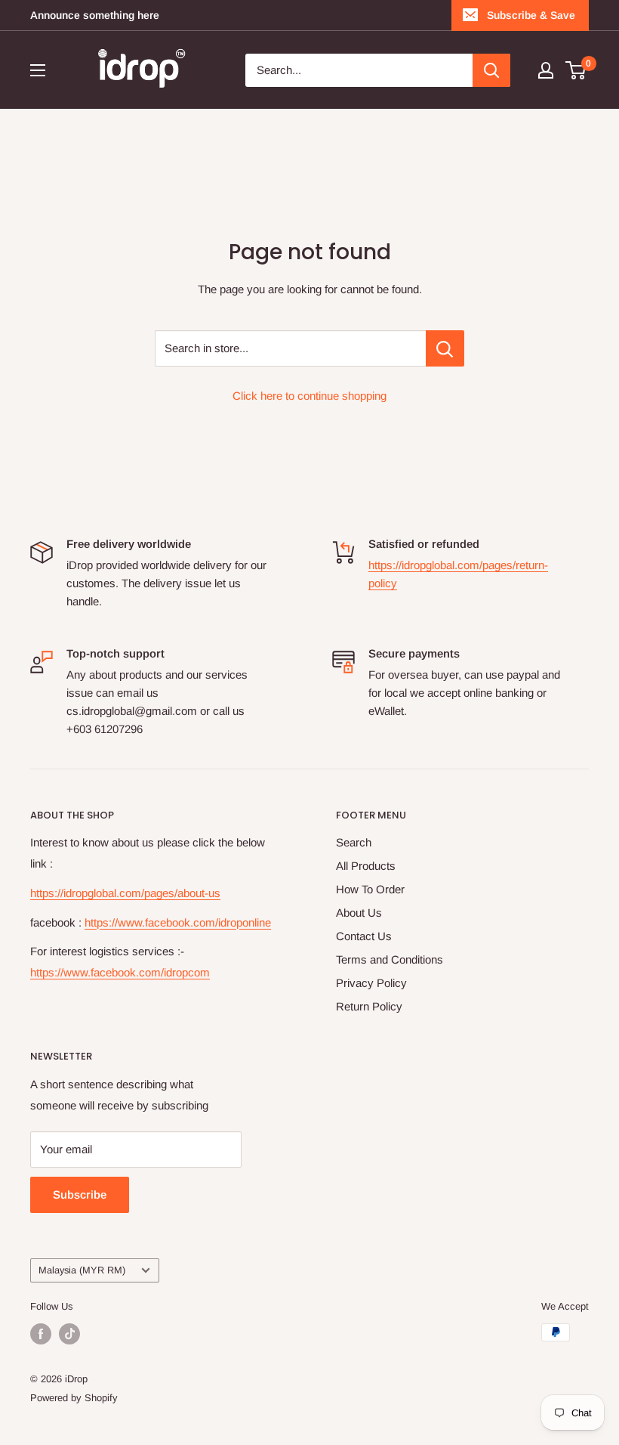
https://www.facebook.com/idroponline (178, 922)
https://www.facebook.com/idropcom (120, 972)
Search (353, 842)
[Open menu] (37, 70)
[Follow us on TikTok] (69, 1333)
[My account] (545, 70)
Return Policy (369, 1006)
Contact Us (364, 936)
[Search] (491, 70)
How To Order (370, 889)
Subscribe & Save (531, 15)
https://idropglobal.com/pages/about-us (125, 892)
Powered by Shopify (74, 1397)
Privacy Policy (371, 982)
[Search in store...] (445, 348)
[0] (576, 70)
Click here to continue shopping (309, 395)
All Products (366, 865)
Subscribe (79, 1194)
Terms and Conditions (389, 959)
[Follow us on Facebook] (40, 1333)
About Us (359, 912)
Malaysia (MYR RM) (81, 1270)
